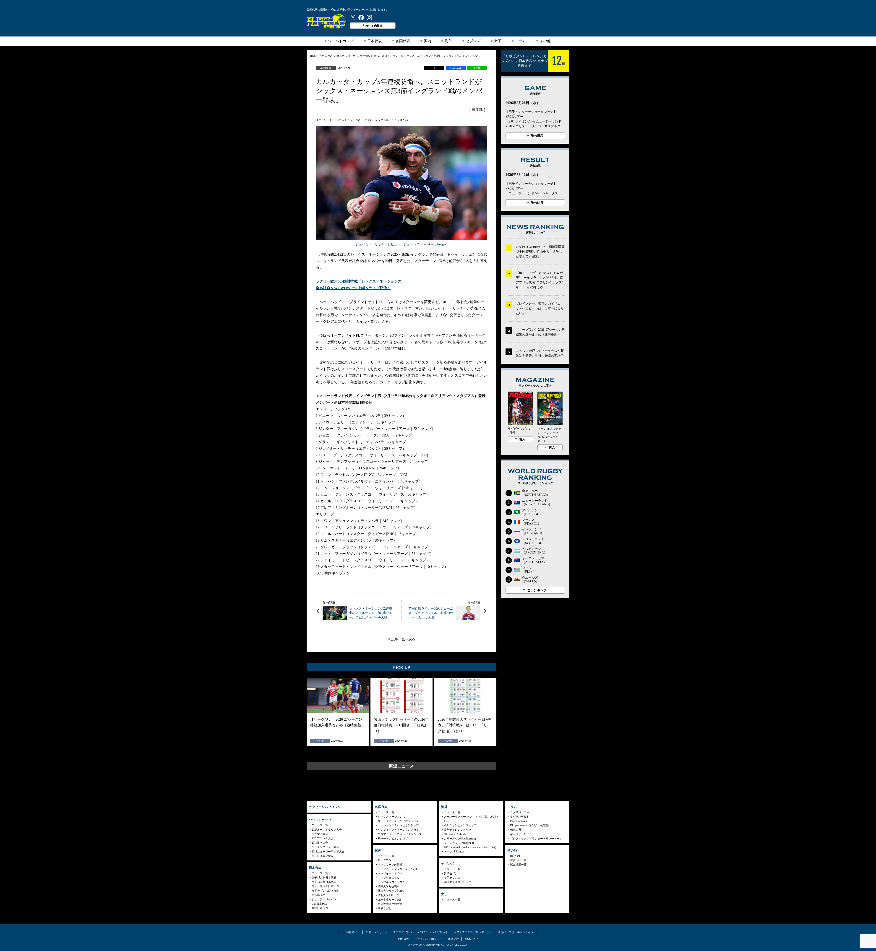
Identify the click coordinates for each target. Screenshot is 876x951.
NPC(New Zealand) (455, 834)
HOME (314, 55)
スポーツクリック (376, 932)
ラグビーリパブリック (326, 21)
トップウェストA (388, 877)
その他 (545, 41)
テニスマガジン (402, 932)
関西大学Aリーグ (388, 895)
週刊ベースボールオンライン (515, 932)
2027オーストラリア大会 (327, 829)
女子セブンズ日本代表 (325, 890)
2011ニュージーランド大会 (328, 851)
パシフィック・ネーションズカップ (400, 829)
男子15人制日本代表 (324, 877)
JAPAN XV (318, 895)
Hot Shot (515, 855)
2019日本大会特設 (323, 855)
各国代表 (403, 41)
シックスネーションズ (391, 816)
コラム (520, 41)
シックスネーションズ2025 (391, 120)
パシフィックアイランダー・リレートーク (536, 838)
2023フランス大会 (323, 838)
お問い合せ (471, 939)
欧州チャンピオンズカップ (460, 825)
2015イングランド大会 (325, 847)
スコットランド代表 (348, 120)
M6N (368, 120)
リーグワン (384, 860)
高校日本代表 (320, 908)
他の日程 (537, 136)
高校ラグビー (386, 908)
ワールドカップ (341, 41)
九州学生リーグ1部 (389, 899)
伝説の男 (515, 829)
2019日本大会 (320, 842)
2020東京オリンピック (457, 882)
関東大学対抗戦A (388, 886)
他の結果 (537, 203)
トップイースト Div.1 (391, 873)
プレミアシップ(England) (459, 842)
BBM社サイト (351, 932)
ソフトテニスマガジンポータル (473, 932)
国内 (427, 41)
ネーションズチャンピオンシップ (398, 825)
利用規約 (403, 939)
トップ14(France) (454, 851)
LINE (477, 68)
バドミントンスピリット (433, 932)
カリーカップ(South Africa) (460, 838)
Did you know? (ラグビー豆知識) (529, 825)
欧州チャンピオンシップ (393, 838)
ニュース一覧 (320, 825)
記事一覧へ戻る (403, 639)
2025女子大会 (320, 834)
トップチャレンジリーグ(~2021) (397, 868)
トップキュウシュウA (391, 882)
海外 (448, 41)
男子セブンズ (452, 873)
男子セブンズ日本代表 (325, 886)
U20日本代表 (319, 903)
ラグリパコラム (519, 812)
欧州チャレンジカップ (457, 829)
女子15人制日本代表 (324, 881)
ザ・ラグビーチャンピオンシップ (398, 821)
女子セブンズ (452, 877)
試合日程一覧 (518, 860)
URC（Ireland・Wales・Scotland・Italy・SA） (471, 847)
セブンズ (473, 41)
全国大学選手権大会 (390, 904)
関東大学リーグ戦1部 (391, 890)
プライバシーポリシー (428, 939)
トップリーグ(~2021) (390, 864)
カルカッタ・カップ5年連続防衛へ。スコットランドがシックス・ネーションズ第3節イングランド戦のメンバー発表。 (409, 55)
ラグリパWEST (519, 816)
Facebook (455, 68)
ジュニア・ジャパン (324, 899)
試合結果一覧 (518, 864)
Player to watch (518, 821)
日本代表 (374, 41)
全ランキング (537, 590)
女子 (497, 41)
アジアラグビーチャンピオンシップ (400, 834)
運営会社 (453, 939)
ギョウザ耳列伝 (519, 834)
